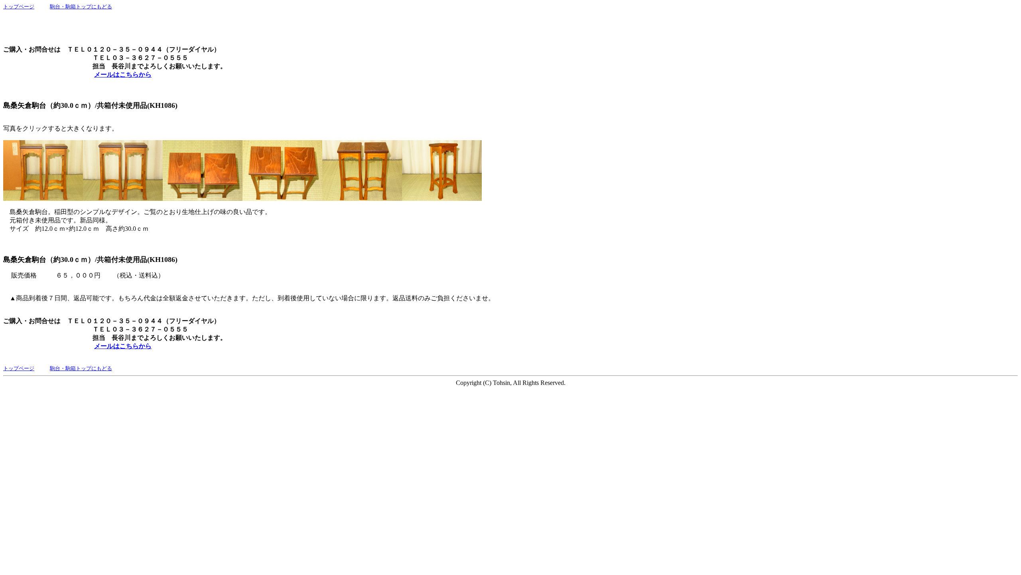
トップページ (18, 7)
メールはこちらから (123, 74)
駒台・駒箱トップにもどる (81, 7)
